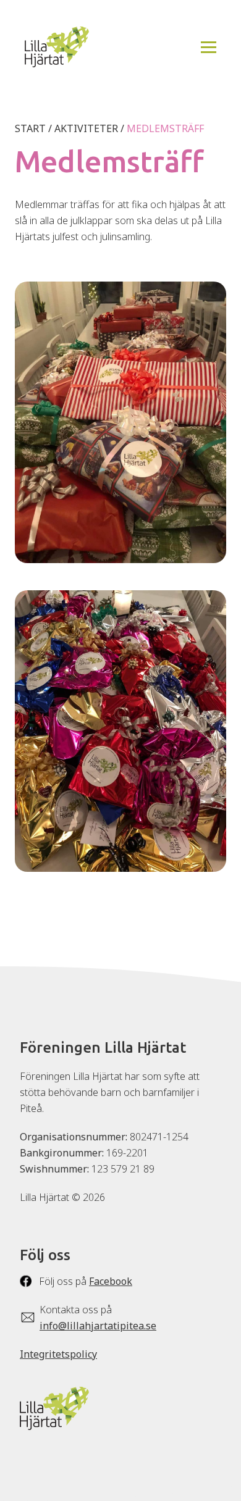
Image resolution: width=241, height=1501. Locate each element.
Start (30, 128)
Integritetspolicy (58, 1354)
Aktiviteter (86, 128)
